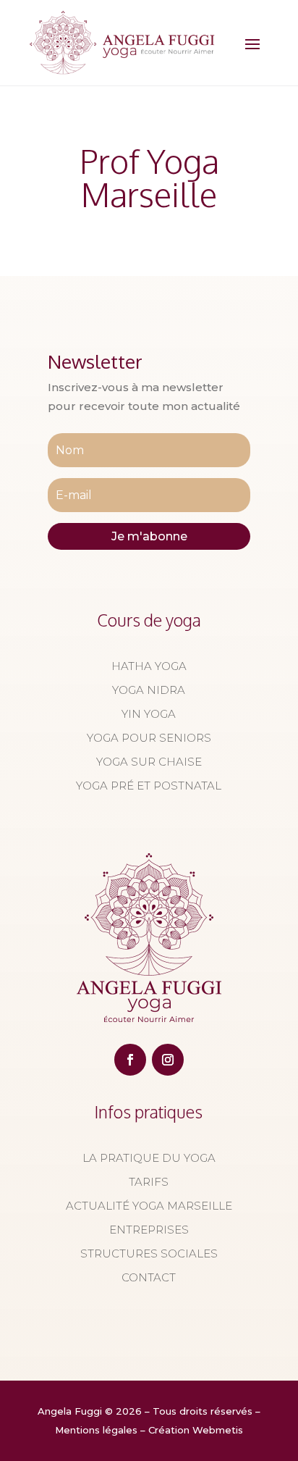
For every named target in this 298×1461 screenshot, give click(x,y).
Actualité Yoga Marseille (149, 1206)
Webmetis (217, 1430)
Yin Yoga (149, 714)
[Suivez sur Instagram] (168, 1060)
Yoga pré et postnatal (148, 785)
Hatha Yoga (149, 666)
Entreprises (149, 1229)
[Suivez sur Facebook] (130, 1060)
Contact (149, 1277)
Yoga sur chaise (149, 762)
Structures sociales (149, 1253)
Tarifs (149, 1182)
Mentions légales (96, 1430)
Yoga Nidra (148, 690)
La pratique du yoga (149, 1158)
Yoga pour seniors (149, 738)
